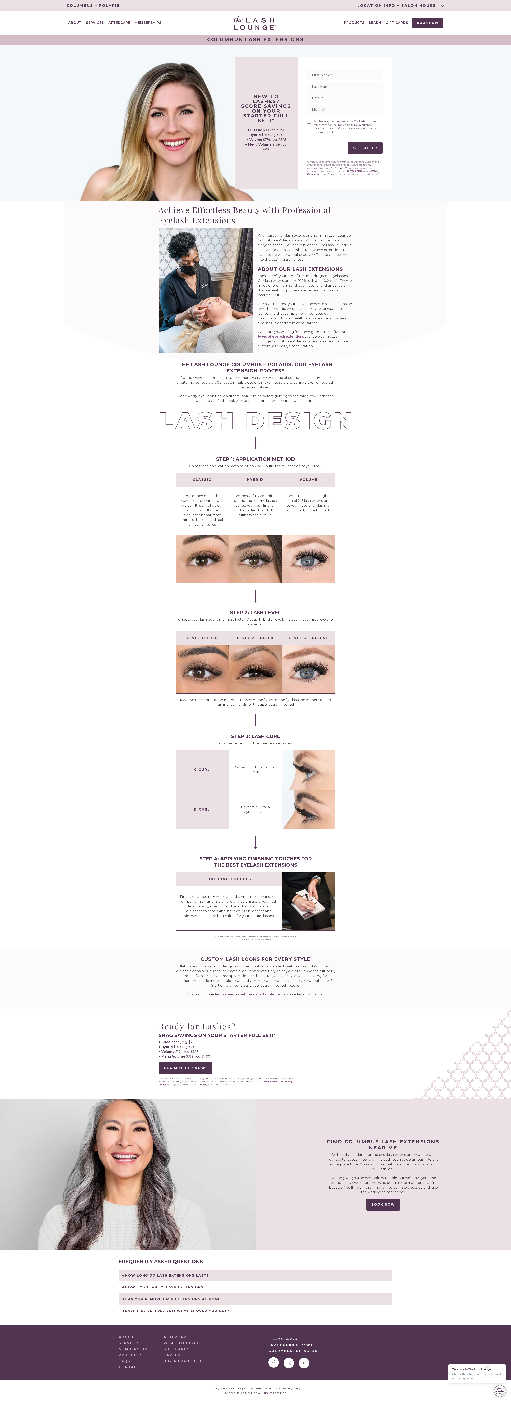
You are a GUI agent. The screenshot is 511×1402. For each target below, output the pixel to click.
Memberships (148, 23)
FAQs (125, 1361)
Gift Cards (397, 23)
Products (354, 23)
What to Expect (183, 1343)
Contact (129, 1367)
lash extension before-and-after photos (248, 994)
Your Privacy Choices (241, 1388)
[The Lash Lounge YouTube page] (304, 1363)
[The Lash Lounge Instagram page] (289, 1363)
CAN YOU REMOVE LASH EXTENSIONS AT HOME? (174, 1299)
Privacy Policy (219, 1388)
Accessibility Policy (289, 1388)
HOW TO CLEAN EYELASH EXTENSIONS (164, 1287)
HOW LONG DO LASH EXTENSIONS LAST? (167, 1275)
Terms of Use (355, 170)
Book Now (428, 23)
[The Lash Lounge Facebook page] (273, 1362)
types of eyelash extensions (281, 336)
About (126, 1337)
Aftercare (119, 23)
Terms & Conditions (266, 1388)
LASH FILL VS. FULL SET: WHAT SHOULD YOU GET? (177, 1311)
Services (129, 1343)
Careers (173, 1355)
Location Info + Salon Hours (397, 5)
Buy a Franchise (183, 1361)
